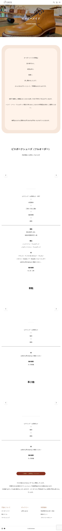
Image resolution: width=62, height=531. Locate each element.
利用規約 (44, 507)
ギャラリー (24, 507)
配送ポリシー (44, 514)
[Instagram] (2, 528)
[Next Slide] (56, 175)
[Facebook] (4, 528)
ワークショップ (6, 517)
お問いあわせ (24, 511)
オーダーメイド (6, 511)
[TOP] (57, 526)
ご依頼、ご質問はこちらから (31, 473)
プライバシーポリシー (46, 517)
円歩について (6, 507)
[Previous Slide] (6, 175)
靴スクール (4, 514)
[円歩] (8, 2)
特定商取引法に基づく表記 (47, 511)
